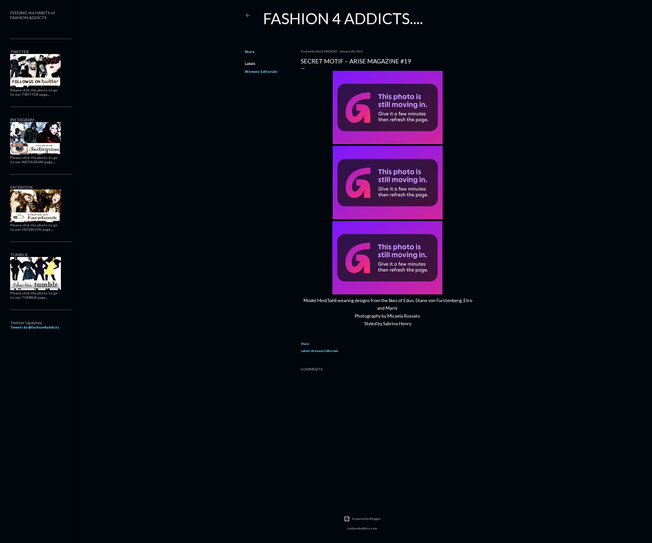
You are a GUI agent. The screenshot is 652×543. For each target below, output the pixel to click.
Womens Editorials (261, 71)
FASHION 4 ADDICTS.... (343, 18)
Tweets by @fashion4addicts (34, 327)
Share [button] (249, 51)
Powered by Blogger (366, 519)
